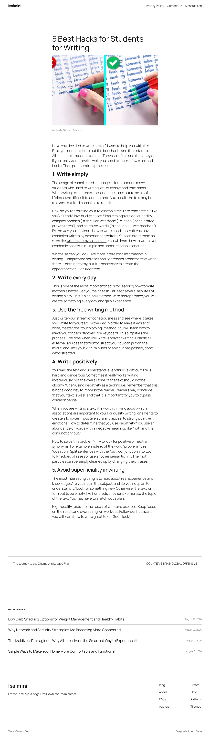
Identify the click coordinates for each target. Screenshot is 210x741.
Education (78, 130)
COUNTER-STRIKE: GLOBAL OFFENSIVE (171, 563)
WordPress (196, 731)
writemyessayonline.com (86, 240)
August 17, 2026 (194, 640)
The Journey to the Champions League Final (41, 563)
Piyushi (66, 130)
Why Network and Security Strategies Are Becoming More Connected (64, 630)
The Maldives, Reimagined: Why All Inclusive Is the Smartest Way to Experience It (73, 641)
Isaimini (14, 5)
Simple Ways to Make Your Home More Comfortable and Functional (61, 651)
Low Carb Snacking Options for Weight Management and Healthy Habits (66, 619)
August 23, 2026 (193, 619)
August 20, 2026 (193, 629)
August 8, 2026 (194, 651)
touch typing (91, 328)
